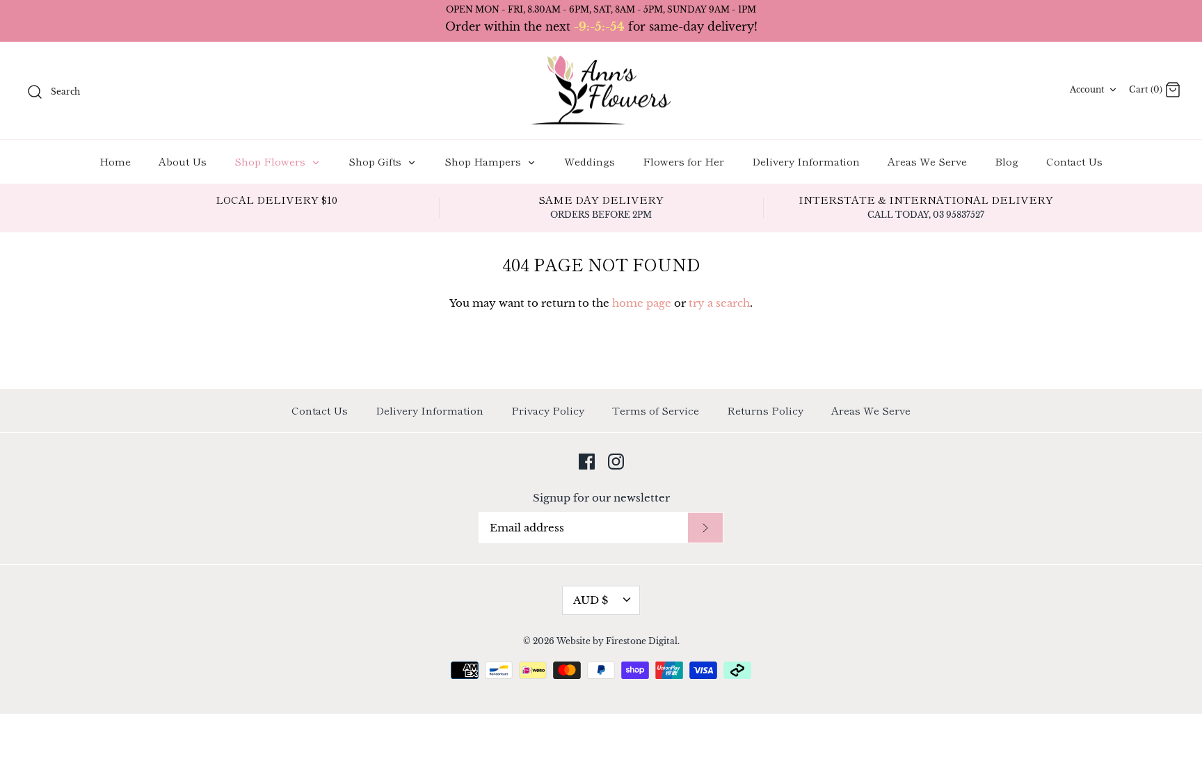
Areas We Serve (927, 161)
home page (641, 303)
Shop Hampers (484, 161)
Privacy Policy (547, 410)
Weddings (589, 161)
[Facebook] (587, 462)
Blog (1006, 161)
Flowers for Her (683, 161)
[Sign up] (705, 528)
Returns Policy (765, 410)
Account (1087, 89)
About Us (183, 161)
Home (115, 161)
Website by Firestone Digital (617, 641)
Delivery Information (806, 161)
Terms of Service (655, 410)
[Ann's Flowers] (601, 91)
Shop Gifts (376, 161)
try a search (719, 303)
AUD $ (590, 600)
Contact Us (1074, 161)
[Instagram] (616, 462)
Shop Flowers (271, 161)
